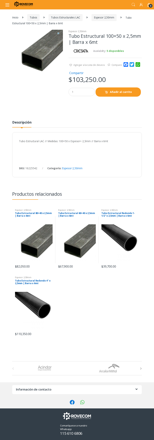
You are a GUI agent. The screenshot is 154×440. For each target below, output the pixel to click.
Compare (117, 65)
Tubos (33, 17)
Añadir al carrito (121, 92)
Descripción (21, 122)
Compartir (76, 73)
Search (133, 5)
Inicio (15, 17)
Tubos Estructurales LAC (65, 17)
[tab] (21, 124)
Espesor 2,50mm (104, 17)
